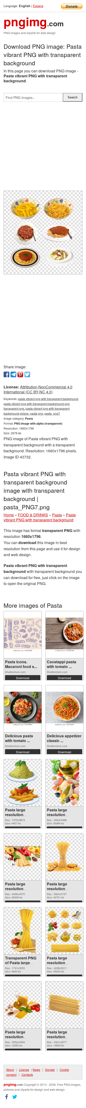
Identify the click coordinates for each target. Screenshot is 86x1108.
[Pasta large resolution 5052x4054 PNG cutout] (22, 1005)
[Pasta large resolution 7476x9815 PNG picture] (22, 782)
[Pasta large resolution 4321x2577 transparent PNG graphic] (64, 1004)
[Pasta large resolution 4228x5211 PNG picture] (64, 931)
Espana (38, 6)
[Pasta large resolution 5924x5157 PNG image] (64, 856)
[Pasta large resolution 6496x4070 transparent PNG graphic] (22, 857)
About (10, 1070)
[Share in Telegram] (13, 374)
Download (22, 678)
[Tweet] (27, 374)
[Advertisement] (43, 148)
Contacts (27, 1075)
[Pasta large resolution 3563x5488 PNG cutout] (64, 782)
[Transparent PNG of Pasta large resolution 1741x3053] (23, 930)
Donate (50, 1070)
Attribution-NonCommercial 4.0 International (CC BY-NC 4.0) (38, 389)
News (36, 1070)
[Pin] (20, 374)
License (24, 1070)
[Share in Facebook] (6, 374)
